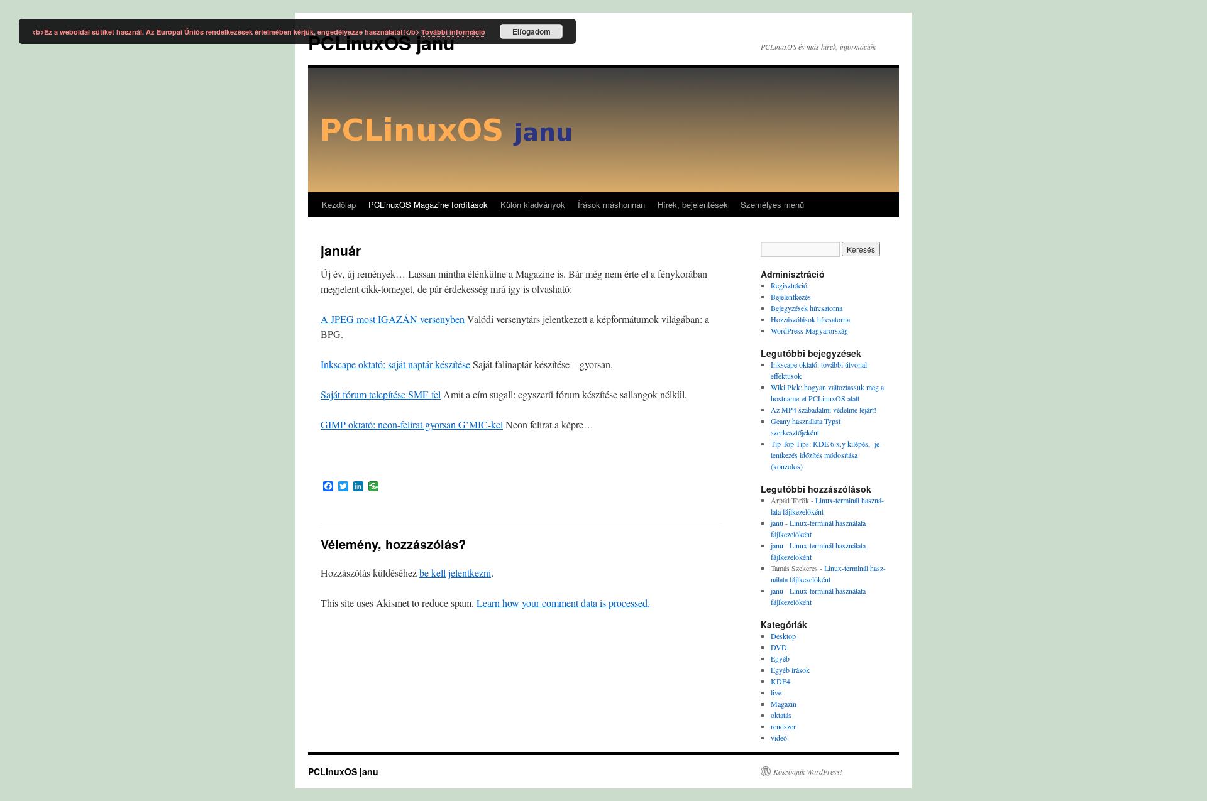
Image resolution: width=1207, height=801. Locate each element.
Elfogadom (531, 31)
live (776, 692)
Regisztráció (789, 285)
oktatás (781, 715)
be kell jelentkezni (455, 572)
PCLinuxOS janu (343, 771)
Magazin (783, 704)
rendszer (783, 726)
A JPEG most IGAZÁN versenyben (393, 318)
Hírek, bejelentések (693, 204)
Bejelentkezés (791, 297)
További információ (453, 31)
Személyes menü (772, 204)
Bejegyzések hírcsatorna (806, 308)
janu (777, 523)
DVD (779, 647)
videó (779, 738)
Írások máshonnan (611, 204)
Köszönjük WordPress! (807, 771)
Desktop (783, 636)
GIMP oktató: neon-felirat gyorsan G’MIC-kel (412, 424)
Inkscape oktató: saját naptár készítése (395, 364)
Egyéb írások (790, 670)
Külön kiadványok (532, 204)
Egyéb (780, 658)
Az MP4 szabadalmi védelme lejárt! (823, 410)
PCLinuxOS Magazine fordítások (428, 204)
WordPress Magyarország (809, 330)
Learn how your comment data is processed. (563, 602)
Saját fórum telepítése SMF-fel (381, 394)
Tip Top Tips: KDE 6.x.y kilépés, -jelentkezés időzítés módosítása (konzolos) (826, 455)
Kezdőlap (339, 204)
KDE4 (780, 681)
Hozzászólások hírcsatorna (810, 319)
